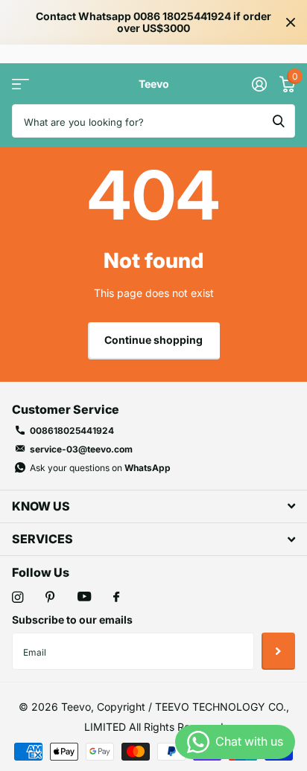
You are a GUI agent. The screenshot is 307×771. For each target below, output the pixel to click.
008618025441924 (72, 430)
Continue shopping (153, 339)
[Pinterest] (50, 597)
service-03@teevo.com (81, 449)
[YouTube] (84, 597)
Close (290, 22)
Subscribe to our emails (72, 619)
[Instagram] (17, 597)
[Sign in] (259, 84)
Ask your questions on (100, 467)
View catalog (20, 83)
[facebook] (116, 597)
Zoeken (278, 121)
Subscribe (278, 651)
